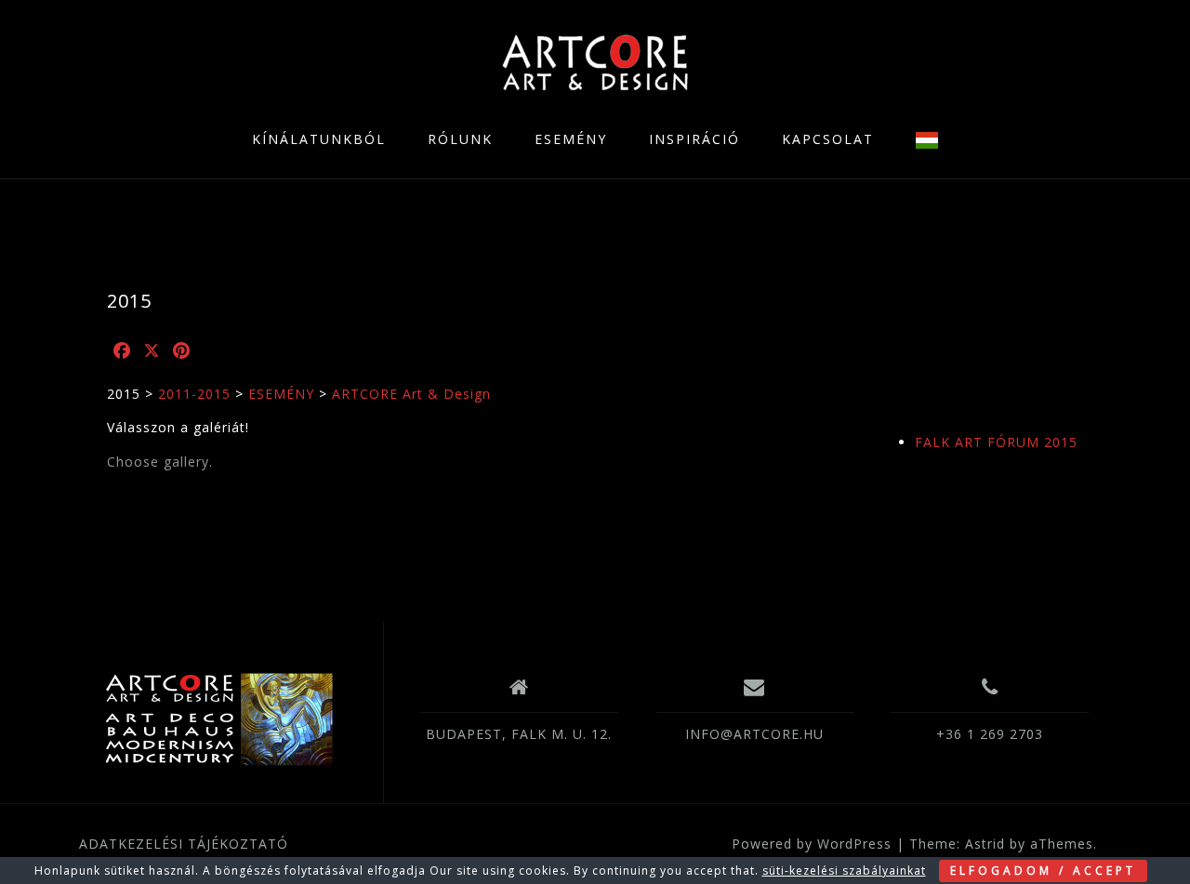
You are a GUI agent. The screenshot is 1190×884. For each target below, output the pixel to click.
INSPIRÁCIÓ (694, 139)
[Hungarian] (927, 140)
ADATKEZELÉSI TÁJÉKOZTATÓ (183, 843)
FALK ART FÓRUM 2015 (996, 442)
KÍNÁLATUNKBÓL (319, 139)
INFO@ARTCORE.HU (754, 734)
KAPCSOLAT (828, 139)
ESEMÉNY (571, 139)
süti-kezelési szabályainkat (844, 870)
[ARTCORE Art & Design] (217, 719)
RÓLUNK (460, 139)
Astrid (985, 843)
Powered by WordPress (812, 843)
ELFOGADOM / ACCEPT (1043, 870)
